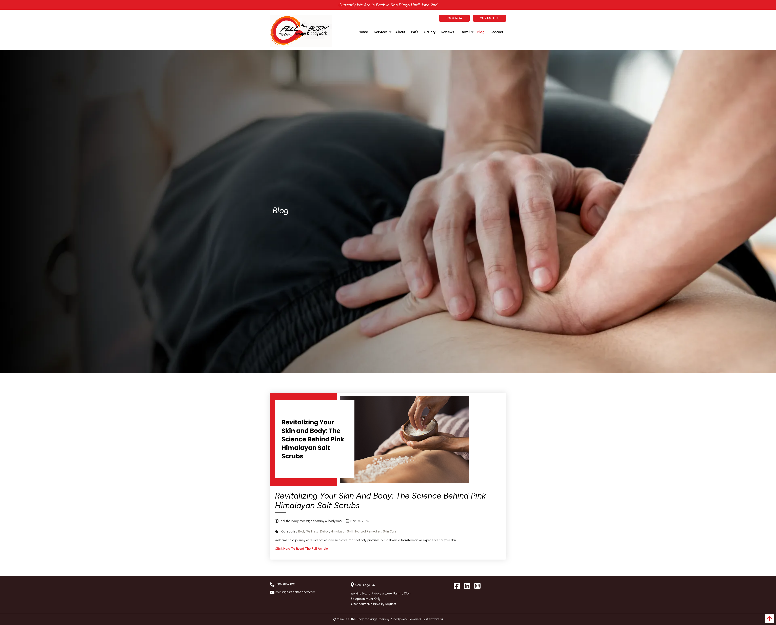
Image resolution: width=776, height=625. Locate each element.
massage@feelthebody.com (295, 592)
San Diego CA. (365, 585)
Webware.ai (434, 619)
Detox (324, 531)
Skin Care (389, 531)
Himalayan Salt (342, 531)
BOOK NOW (454, 18)
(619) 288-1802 (285, 584)
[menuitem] (363, 32)
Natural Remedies (368, 531)
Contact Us (490, 18)
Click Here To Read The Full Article (301, 548)
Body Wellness (308, 531)
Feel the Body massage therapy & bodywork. (376, 619)
